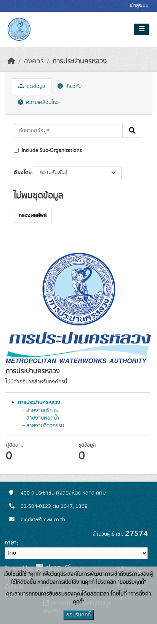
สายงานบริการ (42, 410)
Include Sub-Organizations (51, 150)
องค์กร (34, 61)
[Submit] (132, 130)
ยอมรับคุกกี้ (78, 615)
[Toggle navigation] (141, 29)
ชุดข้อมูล (35, 86)
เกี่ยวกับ (73, 86)
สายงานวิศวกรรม (45, 425)
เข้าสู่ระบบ (139, 6)
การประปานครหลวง (80, 61)
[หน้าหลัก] (11, 61)
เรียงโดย (23, 172)
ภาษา (11, 543)
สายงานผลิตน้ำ (42, 418)
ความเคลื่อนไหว (41, 102)
